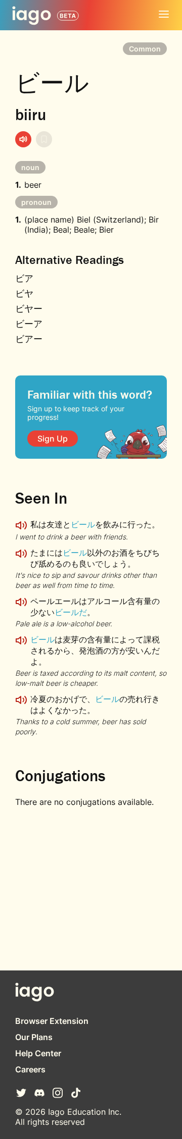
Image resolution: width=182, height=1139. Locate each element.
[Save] (44, 139)
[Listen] (23, 139)
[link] (52, 438)
